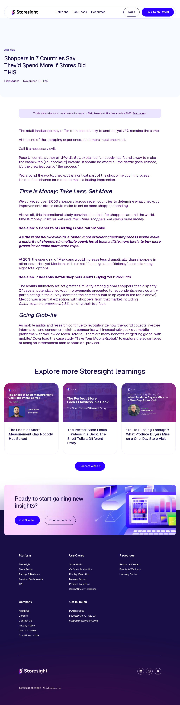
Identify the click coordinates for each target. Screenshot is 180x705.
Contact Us (25, 620)
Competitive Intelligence (83, 589)
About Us (24, 610)
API (20, 584)
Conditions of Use (29, 635)
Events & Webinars (130, 569)
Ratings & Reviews (29, 574)
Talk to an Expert (157, 12)
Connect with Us (90, 466)
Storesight (25, 564)
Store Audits (26, 569)
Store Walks (76, 564)
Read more (138, 113)
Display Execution (79, 574)
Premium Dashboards (31, 579)
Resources (98, 12)
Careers (23, 615)
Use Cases (79, 12)
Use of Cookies (28, 630)
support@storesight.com (83, 620)
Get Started (27, 520)
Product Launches (79, 584)
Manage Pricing (77, 579)
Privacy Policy (27, 625)
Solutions (62, 12)
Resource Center (129, 564)
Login (131, 12)
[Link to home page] (25, 12)
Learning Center (128, 574)
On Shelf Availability (80, 569)
